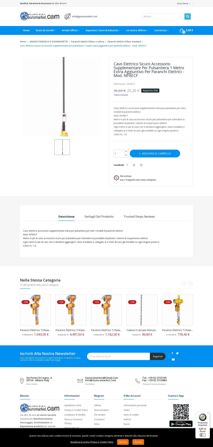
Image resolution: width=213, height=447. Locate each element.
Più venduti (99, 414)
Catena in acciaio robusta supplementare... (142, 330)
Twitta (134, 165)
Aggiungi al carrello (156, 153)
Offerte (97, 405)
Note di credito (131, 414)
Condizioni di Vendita (74, 414)
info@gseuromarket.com (84, 16)
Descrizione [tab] (66, 216)
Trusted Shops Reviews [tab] (139, 216)
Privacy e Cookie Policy (76, 410)
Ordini (127, 410)
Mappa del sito (71, 427)
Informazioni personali (135, 405)
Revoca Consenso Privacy (73, 421)
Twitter (177, 353)
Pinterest (141, 165)
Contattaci (99, 419)
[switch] (203, 435)
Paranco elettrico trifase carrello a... (71, 330)
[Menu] (208, 414)
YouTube (173, 359)
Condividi (127, 165)
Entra (96, 424)
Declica (122, 442)
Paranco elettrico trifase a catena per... (177, 330)
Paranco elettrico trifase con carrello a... (35, 330)
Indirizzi (127, 419)
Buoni (127, 424)
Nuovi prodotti (101, 410)
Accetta (138, 442)
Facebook (172, 353)
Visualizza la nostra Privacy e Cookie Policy (91, 441)
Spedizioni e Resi (72, 405)
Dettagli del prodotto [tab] (99, 216)
